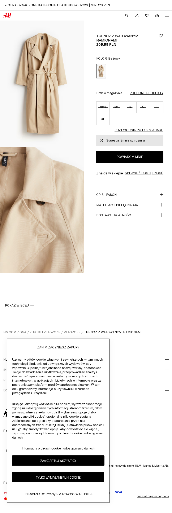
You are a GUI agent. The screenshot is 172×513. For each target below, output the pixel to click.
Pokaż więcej (17, 305)
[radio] (101, 71)
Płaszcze (72, 332)
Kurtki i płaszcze (45, 332)
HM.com (9, 332)
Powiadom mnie (130, 156)
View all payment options (153, 496)
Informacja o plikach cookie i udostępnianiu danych (58, 448)
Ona (23, 332)
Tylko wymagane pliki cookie (58, 477)
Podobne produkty (146, 93)
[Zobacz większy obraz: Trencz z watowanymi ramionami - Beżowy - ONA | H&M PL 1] (42, 84)
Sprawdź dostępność (144, 173)
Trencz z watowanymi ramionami (112, 332)
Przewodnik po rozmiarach (139, 130)
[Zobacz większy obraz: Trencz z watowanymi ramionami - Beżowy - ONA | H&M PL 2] (42, 210)
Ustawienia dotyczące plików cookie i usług (58, 494)
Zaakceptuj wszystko (58, 460)
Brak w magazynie (109, 93)
